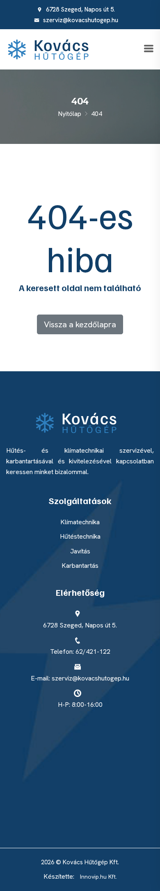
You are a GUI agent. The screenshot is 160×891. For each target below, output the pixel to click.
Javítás (80, 551)
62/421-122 (92, 651)
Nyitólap (69, 113)
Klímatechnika (80, 522)
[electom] (52, 48)
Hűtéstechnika (80, 536)
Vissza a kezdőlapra (80, 324)
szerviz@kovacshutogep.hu (79, 20)
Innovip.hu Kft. (98, 876)
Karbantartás (80, 565)
